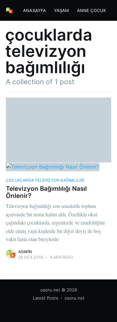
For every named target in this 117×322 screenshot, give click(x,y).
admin (25, 251)
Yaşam (61, 10)
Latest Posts (45, 298)
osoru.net (50, 289)
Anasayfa (34, 10)
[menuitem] (34, 10)
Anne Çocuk (92, 10)
